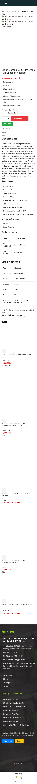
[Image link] (9, 749)
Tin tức (5, 686)
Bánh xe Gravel (27, 12)
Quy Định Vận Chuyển (10, 721)
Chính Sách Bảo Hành (10, 699)
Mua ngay (7, 124)
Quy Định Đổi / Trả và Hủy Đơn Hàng (16, 725)
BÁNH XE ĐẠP (15, 12)
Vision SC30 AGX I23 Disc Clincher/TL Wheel (17, 604)
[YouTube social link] (8, 755)
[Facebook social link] (3, 755)
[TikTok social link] (10, 755)
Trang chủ (5, 12)
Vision (15, 110)
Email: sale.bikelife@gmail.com (14, 660)
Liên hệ (5, 679)
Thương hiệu (7, 683)
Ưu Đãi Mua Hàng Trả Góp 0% (13, 703)
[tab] (4, 132)
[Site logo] (18, 3)
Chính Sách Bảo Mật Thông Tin (14, 707)
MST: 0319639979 (10, 652)
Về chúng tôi (7, 675)
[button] (4, 421)
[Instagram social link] (5, 755)
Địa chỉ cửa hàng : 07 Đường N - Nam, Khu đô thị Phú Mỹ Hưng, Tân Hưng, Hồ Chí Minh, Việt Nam (19, 666)
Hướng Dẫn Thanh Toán (11, 714)
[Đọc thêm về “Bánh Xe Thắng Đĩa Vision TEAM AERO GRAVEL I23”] (4, 351)
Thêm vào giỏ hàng (19, 118)
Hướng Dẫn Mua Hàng (11, 710)
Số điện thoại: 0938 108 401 (13, 656)
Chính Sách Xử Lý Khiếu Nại (13, 718)
